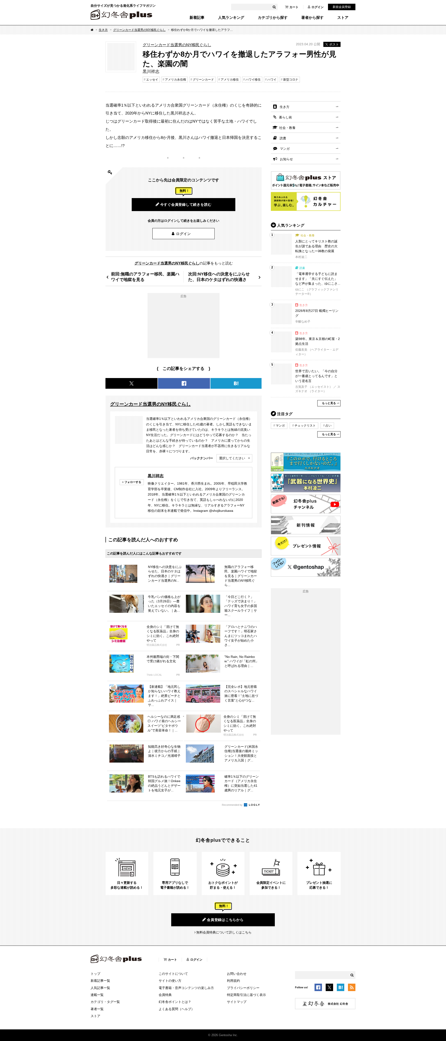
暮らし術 (285, 117)
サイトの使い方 (170, 980)
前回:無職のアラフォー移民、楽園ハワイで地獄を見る (145, 276)
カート (293, 7)
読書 (283, 138)
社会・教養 (287, 128)
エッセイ (152, 79)
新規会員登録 (342, 7)
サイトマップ (236, 1002)
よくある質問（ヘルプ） (176, 1009)
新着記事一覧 (100, 980)
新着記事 (197, 18)
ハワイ (271, 79)
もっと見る (329, 403)
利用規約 (233, 980)
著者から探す (312, 18)
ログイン (318, 7)
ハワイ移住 (253, 79)
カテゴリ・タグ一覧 (105, 1002)
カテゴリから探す (273, 18)
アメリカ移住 (230, 79)
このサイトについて (173, 974)
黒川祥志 (156, 475)
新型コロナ (290, 79)
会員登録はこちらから (225, 920)
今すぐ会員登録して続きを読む (186, 204)
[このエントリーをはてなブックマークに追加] (340, 988)
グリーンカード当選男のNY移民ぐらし (139, 30)
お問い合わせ (236, 974)
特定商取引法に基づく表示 (246, 995)
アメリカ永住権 (175, 79)
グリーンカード (203, 79)
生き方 (103, 30)
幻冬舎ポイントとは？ (175, 1002)
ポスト (334, 44)
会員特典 (165, 995)
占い (328, 425)
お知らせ (286, 159)
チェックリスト (305, 425)
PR (178, 645)
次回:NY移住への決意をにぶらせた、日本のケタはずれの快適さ (219, 276)
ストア (342, 18)
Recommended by (232, 804)
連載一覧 (97, 995)
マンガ (285, 148)
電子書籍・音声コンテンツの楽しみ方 (186, 988)
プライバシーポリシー (243, 988)
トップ (95, 974)
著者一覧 (97, 1009)
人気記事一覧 (100, 988)
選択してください (232, 458)
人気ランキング (231, 18)
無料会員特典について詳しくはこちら (224, 932)
